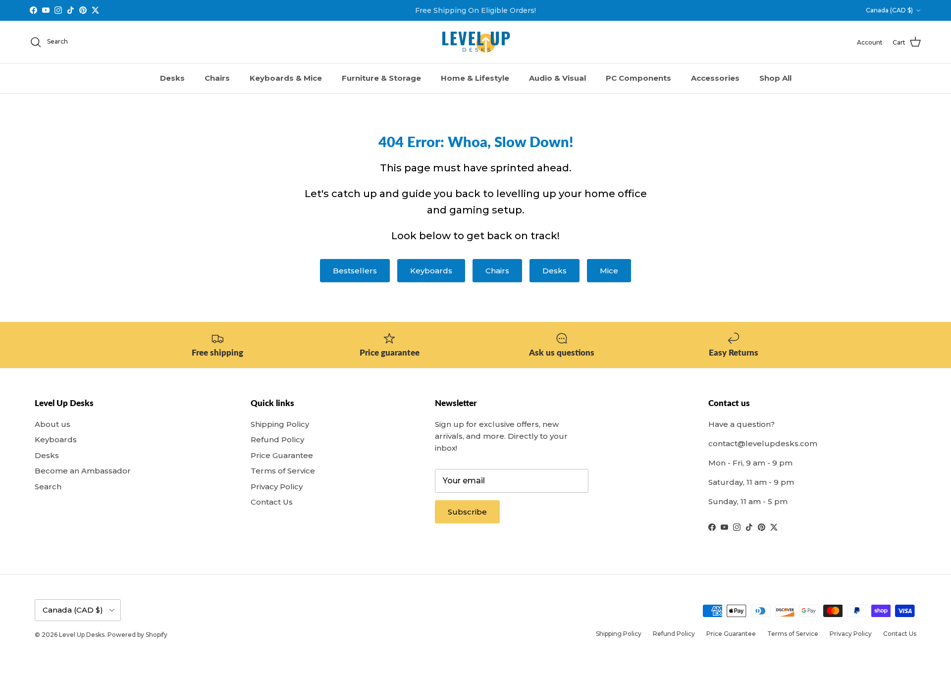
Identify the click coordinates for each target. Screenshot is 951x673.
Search (48, 486)
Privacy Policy (277, 486)
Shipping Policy (280, 424)
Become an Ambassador (83, 470)
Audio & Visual (557, 78)
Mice (609, 270)
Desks (172, 78)
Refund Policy (277, 439)
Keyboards (431, 270)
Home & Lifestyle (475, 78)
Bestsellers (355, 270)
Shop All (775, 78)
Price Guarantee (282, 455)
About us (52, 424)
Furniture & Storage (381, 78)
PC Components (638, 78)
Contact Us (272, 502)
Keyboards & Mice (286, 78)
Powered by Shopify (137, 634)
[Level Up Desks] (475, 42)
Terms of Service (283, 470)
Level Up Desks (82, 634)
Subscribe (467, 512)
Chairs (217, 78)
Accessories (715, 78)
